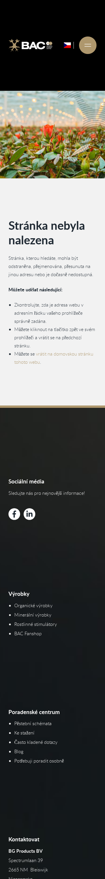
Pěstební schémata (33, 723)
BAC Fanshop (28, 633)
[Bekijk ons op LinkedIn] (29, 514)
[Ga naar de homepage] (30, 45)
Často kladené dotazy (35, 742)
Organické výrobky (33, 605)
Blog (18, 751)
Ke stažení (24, 733)
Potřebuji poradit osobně (39, 761)
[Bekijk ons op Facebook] (14, 514)
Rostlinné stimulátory (35, 624)
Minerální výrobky (32, 615)
